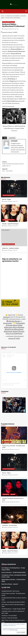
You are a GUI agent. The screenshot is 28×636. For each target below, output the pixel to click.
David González (6, 449)
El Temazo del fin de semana (8, 22)
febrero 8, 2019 (13, 29)
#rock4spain (7, 323)
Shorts (9, 442)
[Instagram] (8, 148)
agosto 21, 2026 (13, 201)
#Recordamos (18, 329)
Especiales (13, 494)
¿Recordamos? (6, 494)
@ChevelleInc (20, 323)
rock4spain (6, 29)
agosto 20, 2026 (14, 502)
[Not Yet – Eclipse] (14, 188)
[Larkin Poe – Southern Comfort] (14, 237)
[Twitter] (4, 148)
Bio (5, 138)
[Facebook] (6, 148)
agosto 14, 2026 (13, 226)
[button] (2, 11)
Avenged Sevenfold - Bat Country (10, 591)
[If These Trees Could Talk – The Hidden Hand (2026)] (14, 435)
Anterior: (13, 164)
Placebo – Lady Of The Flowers (10, 224)
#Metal (19, 325)
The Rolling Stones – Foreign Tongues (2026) (13, 608)
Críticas (4, 521)
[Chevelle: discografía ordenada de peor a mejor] (14, 487)
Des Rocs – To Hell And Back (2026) (16, 572)
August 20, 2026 (14, 338)
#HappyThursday (18, 331)
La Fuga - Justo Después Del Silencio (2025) (13, 602)
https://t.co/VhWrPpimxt (14, 333)
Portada (4, 442)
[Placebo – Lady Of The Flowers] (14, 213)
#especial (6, 317)
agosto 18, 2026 (13, 527)
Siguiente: (7, 170)
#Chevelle (9, 325)
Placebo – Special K (13, 584)
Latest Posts (12, 138)
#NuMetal (20, 327)
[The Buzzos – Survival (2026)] (14, 515)
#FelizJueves (8, 331)
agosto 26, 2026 (14, 449)
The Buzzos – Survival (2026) (9, 525)
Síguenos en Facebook (8, 347)
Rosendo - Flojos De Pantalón (9, 618)
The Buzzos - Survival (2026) (9, 615)
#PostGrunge (9, 329)
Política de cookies (13, 629)
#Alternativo (8, 327)
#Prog (15, 327)
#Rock (15, 325)
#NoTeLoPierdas (14, 321)
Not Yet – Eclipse (6, 199)
